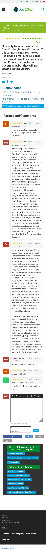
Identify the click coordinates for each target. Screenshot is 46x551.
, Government (21, 106)
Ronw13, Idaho (17, 383)
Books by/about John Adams (19, 479)
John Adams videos (15, 484)
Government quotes (15, 458)
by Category (18, 533)
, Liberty (30, 106)
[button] (12, 396)
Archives (6, 539)
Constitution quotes (15, 454)
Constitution (11, 106)
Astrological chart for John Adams (21, 492)
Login (21, 2)
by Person (31, 533)
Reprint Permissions (10, 523)
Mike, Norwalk (18, 359)
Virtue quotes (13, 462)
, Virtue (36, 106)
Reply (38, 123)
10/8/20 (23, 374)
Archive (5, 518)
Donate (42, 2)
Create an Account (31, 2)
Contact (6, 525)
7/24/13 (25, 126)
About (4, 515)
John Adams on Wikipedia (18, 488)
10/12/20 (29, 383)
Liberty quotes (32, 458)
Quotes (5, 533)
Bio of (15, 471)
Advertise (6, 520)
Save (36, 430)
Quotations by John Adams (18, 475)
